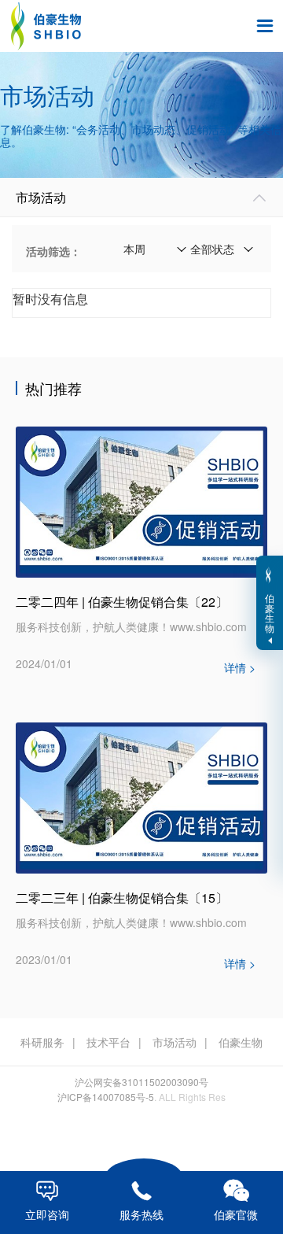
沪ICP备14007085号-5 (105, 1096)
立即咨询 (47, 1200)
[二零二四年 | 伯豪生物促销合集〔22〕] (141, 500)
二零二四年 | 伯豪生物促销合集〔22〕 (122, 602)
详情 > (239, 667)
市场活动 (175, 1042)
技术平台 (108, 1042)
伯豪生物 (241, 1042)
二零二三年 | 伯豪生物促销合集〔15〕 (122, 898)
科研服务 (42, 1042)
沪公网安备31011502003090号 (141, 1081)
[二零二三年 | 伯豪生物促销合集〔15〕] (141, 796)
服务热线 (141, 1201)
